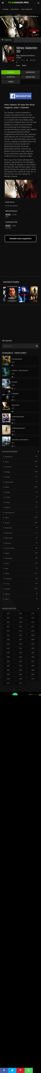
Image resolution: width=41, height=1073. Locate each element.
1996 (8, 657)
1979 (32, 679)
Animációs (8, 467)
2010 (20, 635)
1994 (32, 657)
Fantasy (7, 502)
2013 (20, 631)
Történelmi (8, 578)
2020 (8, 622)
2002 (8, 648)
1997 (32, 653)
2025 (20, 613)
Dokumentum (9, 482)
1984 (8, 674)
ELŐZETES (11, 77)
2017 (8, 626)
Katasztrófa (8, 533)
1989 (20, 666)
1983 (20, 674)
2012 (32, 631)
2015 (32, 626)
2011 (8, 635)
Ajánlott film (8, 456)
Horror (18, 65)
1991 (32, 661)
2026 (8, 613)
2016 (20, 626)
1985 (32, 670)
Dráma (7, 487)
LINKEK (10, 82)
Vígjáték (7, 589)
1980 (20, 679)
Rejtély (24, 65)
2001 (20, 648)
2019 (20, 622)
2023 (8, 618)
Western (7, 594)
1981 (8, 679)
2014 (8, 631)
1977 (20, 683)
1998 (20, 653)
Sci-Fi (7, 563)
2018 (32, 622)
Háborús (7, 507)
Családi (7, 477)
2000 (32, 648)
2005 (8, 644)
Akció (7, 462)
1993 (8, 661)
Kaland (7, 523)
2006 (32, 639)
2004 (20, 644)
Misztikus (8, 543)
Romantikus (8, 558)
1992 (20, 661)
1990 (8, 666)
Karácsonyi (8, 528)
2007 (20, 639)
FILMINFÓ (10, 72)
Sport (6, 568)
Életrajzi (7, 492)
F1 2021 (7, 497)
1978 (8, 683)
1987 (8, 670)
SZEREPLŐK (30, 72)
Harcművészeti (9, 512)
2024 (32, 613)
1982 (32, 674)
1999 (8, 653)
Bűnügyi (7, 472)
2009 (32, 635)
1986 (20, 670)
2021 (32, 618)
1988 (32, 666)
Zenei (7, 599)
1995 (20, 657)
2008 (8, 639)
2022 (20, 618)
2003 (32, 644)
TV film (7, 584)
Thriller (7, 573)
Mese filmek (9, 538)
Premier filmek (9, 548)
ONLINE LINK (30, 77)
